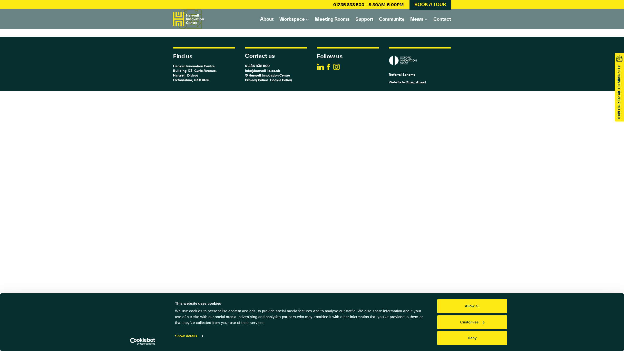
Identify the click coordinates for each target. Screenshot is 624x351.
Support (364, 19)
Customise (469, 322)
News (416, 19)
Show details (186, 336)
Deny (472, 338)
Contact (442, 19)
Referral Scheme (402, 74)
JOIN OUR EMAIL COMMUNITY (619, 92)
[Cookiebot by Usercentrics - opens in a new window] (142, 341)
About (266, 19)
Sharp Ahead (416, 82)
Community (391, 19)
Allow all (472, 306)
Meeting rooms (332, 19)
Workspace (292, 19)
